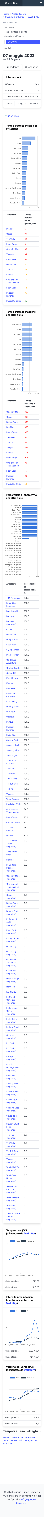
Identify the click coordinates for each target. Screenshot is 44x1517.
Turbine (9, 269)
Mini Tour (10, 711)
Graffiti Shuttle (13, 668)
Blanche (10, 859)
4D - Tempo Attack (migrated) (11, 843)
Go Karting (11, 946)
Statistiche (9, 48)
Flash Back (11, 287)
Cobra (9, 234)
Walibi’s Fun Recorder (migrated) (11, 1189)
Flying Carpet (12, 649)
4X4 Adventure (13, 598)
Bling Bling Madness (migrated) (11, 868)
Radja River (11, 259)
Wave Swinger (12, 799)
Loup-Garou (11, 244)
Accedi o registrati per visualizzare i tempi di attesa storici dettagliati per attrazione (20, 1440)
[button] (40, 3)
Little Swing (11, 701)
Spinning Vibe (12, 750)
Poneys (9, 722)
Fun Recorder (12, 655)
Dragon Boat (12, 639)
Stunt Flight (11, 755)
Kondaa (9, 274)
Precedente (12, 67)
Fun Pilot (10, 229)
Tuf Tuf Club (12, 784)
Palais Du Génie (13, 301)
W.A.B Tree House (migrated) (11, 1178)
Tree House (11, 778)
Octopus (10, 716)
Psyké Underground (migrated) (12, 1067)
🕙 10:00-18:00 (12, 116)
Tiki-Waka (10, 239)
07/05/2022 (13, 42)
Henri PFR (10, 986)
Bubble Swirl (12, 611)
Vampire (10, 254)
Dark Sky (29, 1233)
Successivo (31, 67)
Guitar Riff (11, 673)
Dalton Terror (12, 264)
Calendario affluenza (14, 36)
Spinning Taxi (12, 745)
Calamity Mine (13, 249)
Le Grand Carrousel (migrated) (11, 1000)
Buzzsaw (10, 616)
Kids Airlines (12, 678)
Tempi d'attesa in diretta (15, 32)
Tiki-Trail (10, 768)
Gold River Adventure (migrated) (11, 962)
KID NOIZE (11, 992)
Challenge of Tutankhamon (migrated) (12, 887)
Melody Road (12, 706)
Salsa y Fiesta (12, 740)
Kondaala (10, 688)
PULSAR (10, 1043)
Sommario (9, 27)
